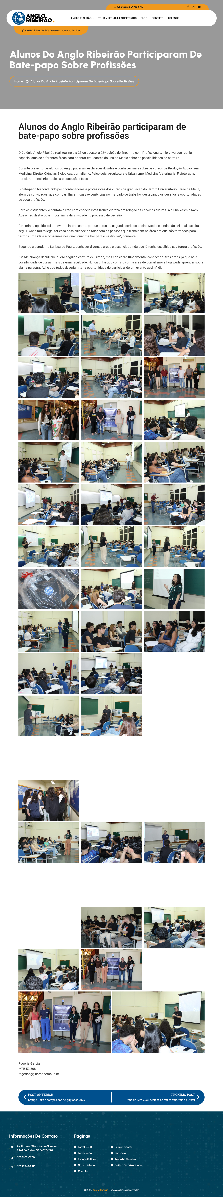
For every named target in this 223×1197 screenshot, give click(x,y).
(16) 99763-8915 (26, 1166)
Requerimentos (123, 1147)
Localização (85, 1153)
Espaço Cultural (87, 1159)
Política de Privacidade (128, 1165)
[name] (188, 7)
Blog (144, 18)
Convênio (120, 1153)
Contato (157, 18)
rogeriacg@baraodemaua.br (38, 1074)
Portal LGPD (85, 1147)
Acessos (173, 18)
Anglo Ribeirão (81, 18)
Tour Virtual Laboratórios (117, 18)
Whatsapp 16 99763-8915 (130, 7)
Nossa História (86, 1165)
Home (19, 81)
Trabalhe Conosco (125, 1159)
